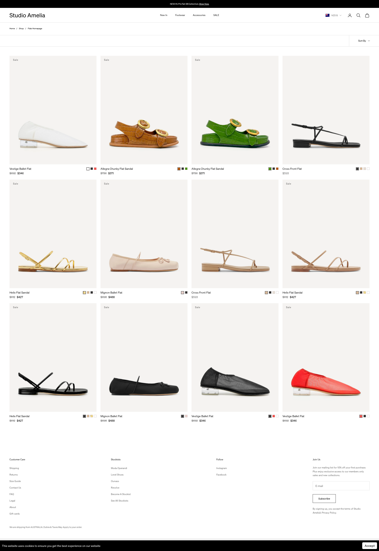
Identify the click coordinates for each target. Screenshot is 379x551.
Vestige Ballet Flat (20, 168)
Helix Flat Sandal (19, 292)
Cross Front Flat (292, 168)
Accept (370, 546)
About (12, 507)
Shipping (14, 468)
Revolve (115, 487)
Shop (21, 28)
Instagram (221, 468)
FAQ (11, 494)
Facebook (221, 474)
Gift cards (14, 513)
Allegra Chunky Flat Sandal (116, 168)
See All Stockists (119, 500)
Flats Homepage (35, 28)
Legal (12, 500)
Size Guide (15, 481)
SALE (216, 15)
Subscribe (324, 498)
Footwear (180, 15)
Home (12, 28)
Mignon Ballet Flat (111, 292)
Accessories (199, 15)
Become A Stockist (121, 494)
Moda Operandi (119, 468)
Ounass (115, 481)
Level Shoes (117, 474)
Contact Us (15, 487)
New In (163, 15)
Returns (13, 474)
